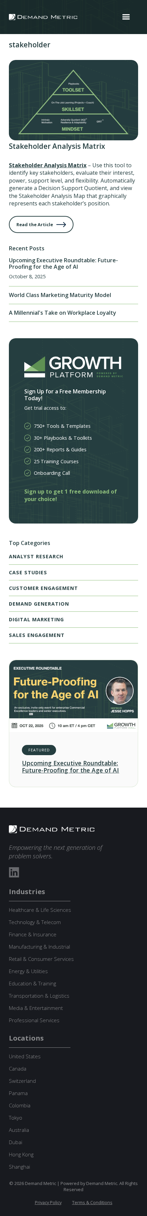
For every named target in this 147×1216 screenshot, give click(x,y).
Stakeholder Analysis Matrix (47, 165)
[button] (126, 17)
